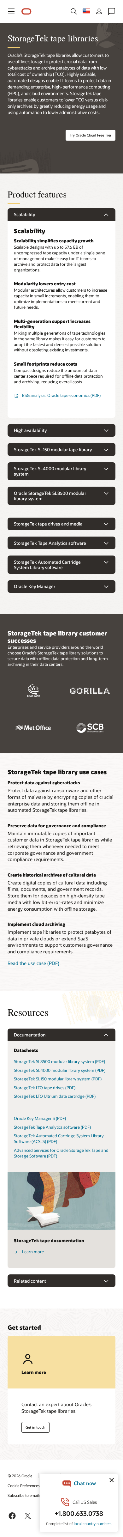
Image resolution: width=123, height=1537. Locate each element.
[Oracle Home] (26, 11)
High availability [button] (30, 430)
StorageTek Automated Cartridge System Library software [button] (47, 564)
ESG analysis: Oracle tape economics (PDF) (61, 395)
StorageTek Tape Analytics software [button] (50, 543)
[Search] (74, 11)
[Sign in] (99, 11)
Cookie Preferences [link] (24, 1485)
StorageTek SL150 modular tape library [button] (53, 449)
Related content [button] (30, 1281)
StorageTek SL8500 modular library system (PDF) (59, 1061)
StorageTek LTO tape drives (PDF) (44, 1087)
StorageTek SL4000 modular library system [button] (50, 471)
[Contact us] (111, 11)
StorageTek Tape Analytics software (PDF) (52, 1127)
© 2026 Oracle (20, 1475)
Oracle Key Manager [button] (34, 586)
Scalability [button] (24, 214)
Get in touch (35, 1427)
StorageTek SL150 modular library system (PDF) (58, 1078)
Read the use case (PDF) (33, 963)
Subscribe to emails (24, 1495)
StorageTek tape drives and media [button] (48, 523)
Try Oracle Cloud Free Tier (90, 135)
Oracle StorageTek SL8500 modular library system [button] (50, 495)
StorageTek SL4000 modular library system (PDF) (59, 1070)
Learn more (33, 1251)
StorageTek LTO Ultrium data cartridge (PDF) (55, 1096)
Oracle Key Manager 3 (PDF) (40, 1118)
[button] (11, 11)
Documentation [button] (29, 1034)
